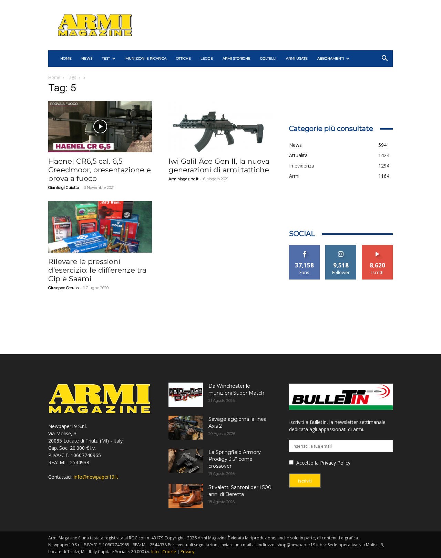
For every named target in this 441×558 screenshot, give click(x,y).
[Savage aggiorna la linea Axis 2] (185, 428)
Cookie (169, 552)
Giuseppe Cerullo (63, 287)
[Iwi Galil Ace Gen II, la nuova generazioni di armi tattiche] (220, 126)
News (86, 58)
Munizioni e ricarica (145, 58)
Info (155, 552)
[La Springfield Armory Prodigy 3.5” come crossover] (185, 461)
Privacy (187, 552)
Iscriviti (377, 247)
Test (106, 58)
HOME (66, 58)
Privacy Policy (335, 462)
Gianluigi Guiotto (63, 187)
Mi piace (304, 247)
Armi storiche (236, 58)
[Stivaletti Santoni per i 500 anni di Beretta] (185, 496)
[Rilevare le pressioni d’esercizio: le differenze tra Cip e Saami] (100, 227)
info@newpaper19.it (96, 477)
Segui (341, 247)
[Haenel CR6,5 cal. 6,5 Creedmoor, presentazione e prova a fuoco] (100, 126)
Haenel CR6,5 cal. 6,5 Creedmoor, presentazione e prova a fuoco (99, 170)
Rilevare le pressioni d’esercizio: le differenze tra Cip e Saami (97, 270)
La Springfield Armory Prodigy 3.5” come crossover (234, 459)
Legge (207, 58)
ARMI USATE (297, 58)
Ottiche (183, 58)
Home (54, 77)
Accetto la (307, 462)
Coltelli (268, 58)
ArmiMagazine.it (183, 178)
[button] (384, 59)
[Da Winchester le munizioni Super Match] (185, 395)
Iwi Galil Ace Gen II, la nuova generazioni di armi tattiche (218, 165)
